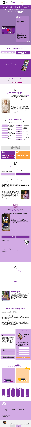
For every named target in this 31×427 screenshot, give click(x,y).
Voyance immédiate (4, 410)
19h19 (8, 395)
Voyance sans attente (22, 410)
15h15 (17, 393)
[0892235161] (8, 155)
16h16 (22, 393)
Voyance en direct (13, 409)
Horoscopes (7, 7)
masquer (20, 20)
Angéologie (25, 7)
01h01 (8, 390)
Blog (28, 7)
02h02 (13, 390)
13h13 (8, 393)
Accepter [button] (18, 426)
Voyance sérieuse (21, 409)
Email (17, 352)
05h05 (27, 390)
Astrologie (11, 7)
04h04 (22, 390)
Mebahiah (27, 95)
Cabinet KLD (6, 9)
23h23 (27, 395)
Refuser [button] (13, 426)
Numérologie (16, 7)
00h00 (3, 390)
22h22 (22, 395)
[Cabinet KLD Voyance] (7, 2)
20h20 (13, 395)
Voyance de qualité (4, 409)
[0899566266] (8, 157)
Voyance (3, 7)
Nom (17, 348)
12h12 (3, 393)
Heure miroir (22, 7)
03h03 (17, 390)
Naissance (17, 354)
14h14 (13, 393)
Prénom (17, 350)
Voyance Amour (13, 410)
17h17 (27, 393)
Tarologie (19, 7)
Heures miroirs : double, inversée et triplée (14, 9)
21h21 (17, 395)
